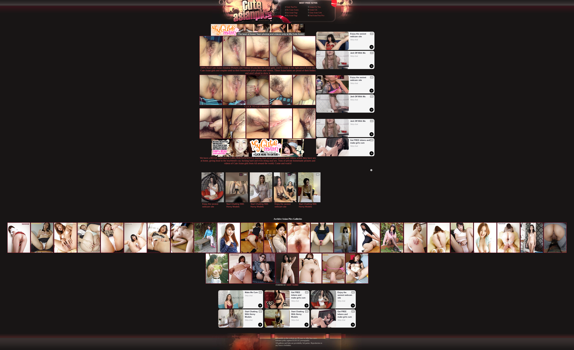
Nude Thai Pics (291, 7)
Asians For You (315, 7)
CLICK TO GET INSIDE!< (257, 106)
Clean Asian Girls (315, 13)
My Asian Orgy (291, 15)
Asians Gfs (313, 10)
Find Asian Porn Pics (316, 15)
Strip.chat (354, 40)
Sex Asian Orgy (292, 13)
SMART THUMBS (292, 285)
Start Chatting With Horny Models (235, 205)
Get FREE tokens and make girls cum (360, 141)
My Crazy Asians (292, 10)
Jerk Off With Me (357, 53)
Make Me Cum (251, 292)
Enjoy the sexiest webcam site (358, 35)
